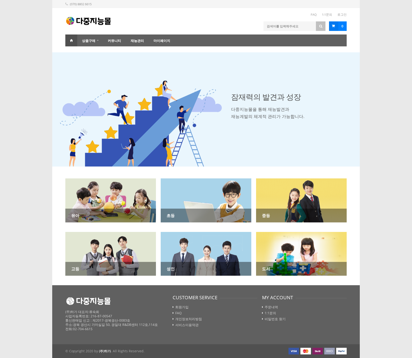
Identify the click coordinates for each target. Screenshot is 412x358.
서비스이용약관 (187, 325)
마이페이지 (162, 40)
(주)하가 (105, 351)
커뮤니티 (114, 40)
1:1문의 (327, 14)
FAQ (314, 14)
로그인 (342, 14)
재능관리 (137, 40)
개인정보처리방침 (188, 319)
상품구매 (88, 40)
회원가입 (182, 307)
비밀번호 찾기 (275, 319)
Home (71, 40)
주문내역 (271, 307)
